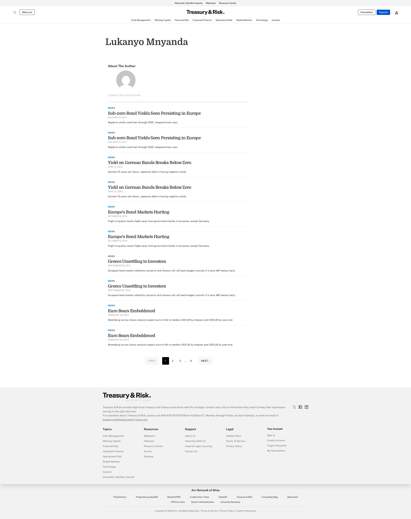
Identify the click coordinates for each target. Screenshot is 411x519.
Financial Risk (110, 446)
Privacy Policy (234, 446)
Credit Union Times (199, 497)
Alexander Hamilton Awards (189, 3)
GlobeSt (223, 497)
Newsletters (366, 12)
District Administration (202, 502)
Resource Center (227, 3)
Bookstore (292, 497)
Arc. (176, 511)
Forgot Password (276, 445)
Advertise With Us (195, 441)
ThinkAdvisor (119, 497)
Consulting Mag (270, 497)
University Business (230, 502)
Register (383, 12)
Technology (109, 466)
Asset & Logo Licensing (198, 446)
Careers (107, 471)
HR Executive (178, 502)
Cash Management (113, 436)
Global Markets (111, 461)
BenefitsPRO (173, 497)
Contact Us (191, 451)
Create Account (276, 440)
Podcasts (149, 441)
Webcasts (211, 3)
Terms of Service (235, 441)
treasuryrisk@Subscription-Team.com (125, 419)
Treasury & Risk (244, 497)
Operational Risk (112, 456)
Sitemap (148, 456)
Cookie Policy (233, 436)
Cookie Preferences (246, 511)
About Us (190, 436)
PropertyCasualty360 (147, 497)
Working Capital (112, 441)
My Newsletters (276, 450)
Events (148, 451)
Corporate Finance (113, 451)
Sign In (271, 435)
